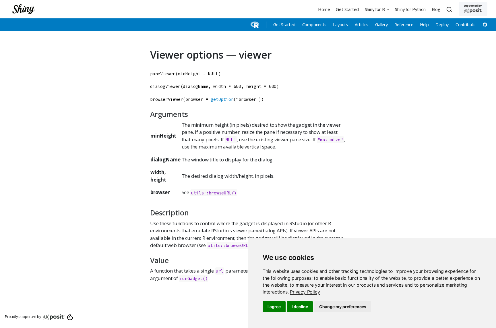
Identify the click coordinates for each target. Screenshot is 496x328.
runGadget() (194, 278)
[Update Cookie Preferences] (70, 316)
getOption (222, 99)
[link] (305, 292)
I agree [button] (274, 306)
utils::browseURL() (214, 192)
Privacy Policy (305, 292)
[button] (377, 9)
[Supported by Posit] (473, 9)
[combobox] (450, 9)
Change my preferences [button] (342, 306)
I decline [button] (300, 306)
